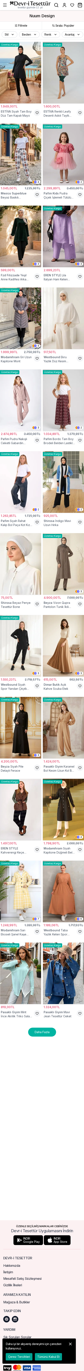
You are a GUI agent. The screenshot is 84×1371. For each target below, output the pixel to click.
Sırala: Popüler (64, 25)
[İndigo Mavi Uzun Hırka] (63, 482)
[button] (9, 34)
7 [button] (38, 918)
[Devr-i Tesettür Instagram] (15, 1319)
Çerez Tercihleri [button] (19, 1356)
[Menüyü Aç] (5, 5)
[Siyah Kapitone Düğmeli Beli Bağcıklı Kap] (63, 809)
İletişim (8, 1272)
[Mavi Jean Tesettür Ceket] (63, 973)
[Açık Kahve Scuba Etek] (63, 646)
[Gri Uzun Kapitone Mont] (20, 318)
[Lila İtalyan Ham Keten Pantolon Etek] (63, 236)
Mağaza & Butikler (16, 1302)
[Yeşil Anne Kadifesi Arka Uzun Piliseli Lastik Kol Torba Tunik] (20, 236)
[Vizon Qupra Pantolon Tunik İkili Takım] (63, 564)
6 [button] (81, 918)
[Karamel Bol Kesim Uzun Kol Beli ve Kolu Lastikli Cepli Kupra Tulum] (63, 727)
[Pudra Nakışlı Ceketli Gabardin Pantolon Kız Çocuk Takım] (20, 400)
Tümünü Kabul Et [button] (48, 1356)
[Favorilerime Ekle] (37, 113)
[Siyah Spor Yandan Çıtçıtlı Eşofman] (20, 646)
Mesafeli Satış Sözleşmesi (22, 1279)
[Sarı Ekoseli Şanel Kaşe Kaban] (20, 891)
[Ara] (56, 5)
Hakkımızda (11, 1266)
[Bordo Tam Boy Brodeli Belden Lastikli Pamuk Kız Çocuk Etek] (63, 400)
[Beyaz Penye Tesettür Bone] (20, 564)
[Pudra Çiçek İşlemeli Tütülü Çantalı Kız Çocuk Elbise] (63, 154)
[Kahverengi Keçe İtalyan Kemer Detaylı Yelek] (20, 809)
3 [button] (38, 263)
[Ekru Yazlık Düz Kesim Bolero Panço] (63, 318)
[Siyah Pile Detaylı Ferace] (20, 727)
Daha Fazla (42, 1032)
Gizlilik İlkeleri (12, 1285)
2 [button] (81, 181)
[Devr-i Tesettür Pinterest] (6, 1319)
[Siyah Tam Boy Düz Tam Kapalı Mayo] (20, 72)
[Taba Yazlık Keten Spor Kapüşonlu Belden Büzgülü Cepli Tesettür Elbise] (63, 891)
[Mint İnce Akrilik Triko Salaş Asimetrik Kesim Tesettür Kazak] (20, 973)
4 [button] (38, 181)
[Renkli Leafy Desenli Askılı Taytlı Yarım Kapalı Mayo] (63, 72)
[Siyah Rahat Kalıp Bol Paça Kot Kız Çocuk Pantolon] (20, 482)
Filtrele (22, 25)
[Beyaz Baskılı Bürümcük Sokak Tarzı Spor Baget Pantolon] (20, 154)
